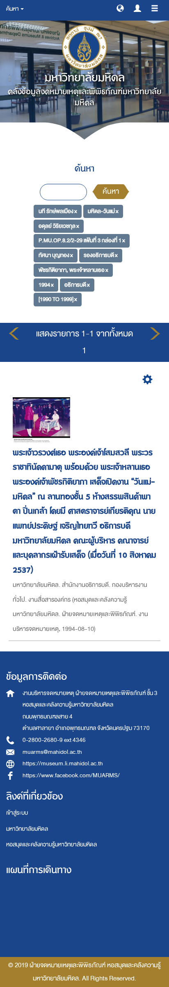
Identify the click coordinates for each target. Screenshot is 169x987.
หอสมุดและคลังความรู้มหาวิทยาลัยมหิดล (51, 844)
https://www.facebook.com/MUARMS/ (71, 775)
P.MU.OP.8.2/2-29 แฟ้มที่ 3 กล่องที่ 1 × (82, 240)
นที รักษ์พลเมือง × (58, 211)
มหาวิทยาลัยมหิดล (27, 829)
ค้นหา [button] (13, 9)
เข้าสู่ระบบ (17, 813)
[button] (120, 8)
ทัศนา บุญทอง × (56, 255)
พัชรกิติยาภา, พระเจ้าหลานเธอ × (73, 270)
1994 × (46, 284)
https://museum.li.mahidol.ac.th (63, 763)
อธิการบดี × (77, 284)
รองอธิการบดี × (101, 255)
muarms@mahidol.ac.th (52, 752)
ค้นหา (111, 191)
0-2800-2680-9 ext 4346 (54, 740)
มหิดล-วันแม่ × (103, 211)
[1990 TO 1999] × (58, 299)
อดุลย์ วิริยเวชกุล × (59, 226)
